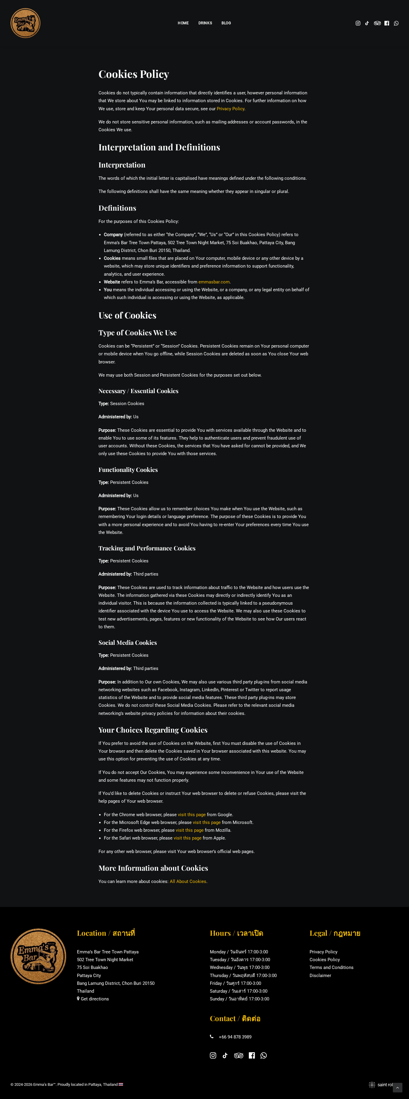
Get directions (94, 999)
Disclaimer (320, 975)
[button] (358, 23)
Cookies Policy (325, 959)
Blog (226, 23)
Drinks (205, 23)
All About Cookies (188, 881)
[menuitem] (183, 23)
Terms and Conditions (332, 967)
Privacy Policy (230, 108)
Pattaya (94, 1084)
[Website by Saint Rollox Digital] (304, 1084)
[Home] (38, 956)
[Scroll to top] (397, 1087)
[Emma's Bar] (25, 23)
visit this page (192, 814)
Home (183, 23)
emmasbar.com (214, 282)
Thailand (110, 1084)
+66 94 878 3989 (235, 1037)
